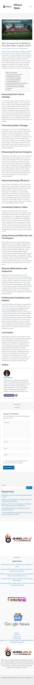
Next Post (17, 407)
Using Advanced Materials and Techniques (17, 83)
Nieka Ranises (8, 377)
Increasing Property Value (13, 81)
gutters (20, 284)
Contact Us (17, 634)
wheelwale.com (29, 677)
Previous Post (17, 404)
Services (15, 48)
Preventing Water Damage (13, 76)
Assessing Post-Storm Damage (14, 74)
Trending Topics (17, 638)
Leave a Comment (7, 48)
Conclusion (9, 88)
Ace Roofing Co (13, 310)
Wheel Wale (18, 6)
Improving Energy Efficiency (13, 79)
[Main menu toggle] (30, 6)
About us (17, 633)
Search (4, 485)
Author (9, 90)
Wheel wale (4, 660)
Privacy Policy (17, 636)
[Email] (16, 395)
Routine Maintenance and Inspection (15, 85)
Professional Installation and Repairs (15, 86)
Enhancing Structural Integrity (14, 78)
